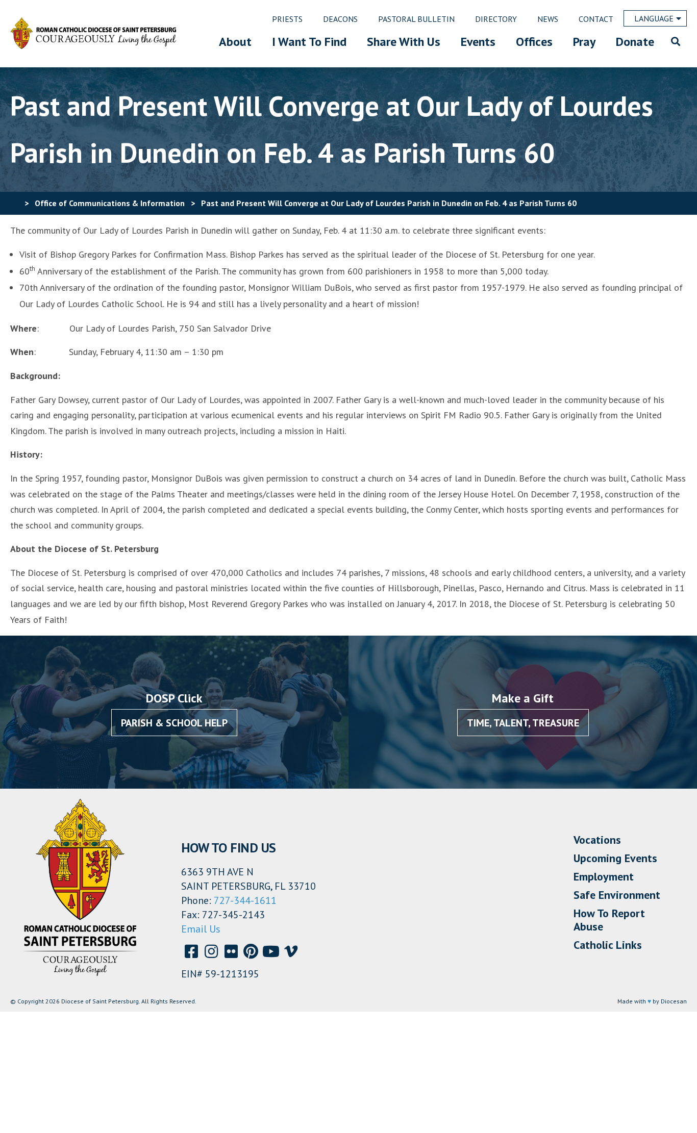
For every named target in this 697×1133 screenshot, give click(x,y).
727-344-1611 (245, 900)
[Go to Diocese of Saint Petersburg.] (14, 203)
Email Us (200, 929)
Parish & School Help (174, 722)
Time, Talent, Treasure (523, 722)
